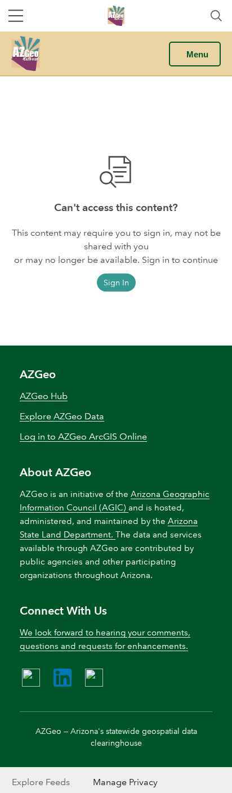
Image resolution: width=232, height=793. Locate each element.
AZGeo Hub (44, 396)
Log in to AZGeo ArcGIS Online (83, 436)
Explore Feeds (41, 782)
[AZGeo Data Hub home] (25, 53)
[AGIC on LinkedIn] (62, 677)
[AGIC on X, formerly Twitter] (94, 677)
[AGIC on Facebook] (31, 677)
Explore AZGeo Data (62, 416)
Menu (197, 54)
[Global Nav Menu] (16, 16)
